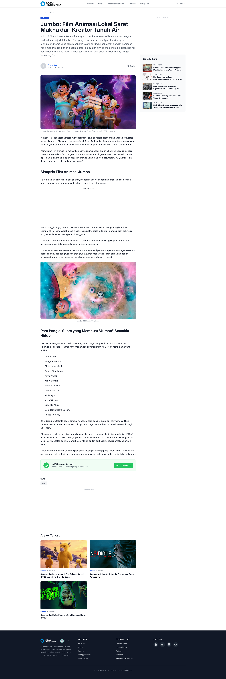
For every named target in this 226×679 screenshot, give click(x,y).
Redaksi (119, 651)
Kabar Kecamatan (115, 4)
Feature (81, 651)
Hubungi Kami (121, 647)
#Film (44, 483)
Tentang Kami (121, 643)
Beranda (90, 4)
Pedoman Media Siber (124, 658)
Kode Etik (119, 655)
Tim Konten (52, 65)
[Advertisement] (88, 206)
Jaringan (143, 4)
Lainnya (131, 4)
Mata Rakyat (83, 658)
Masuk (183, 4)
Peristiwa (81, 643)
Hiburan (52, 13)
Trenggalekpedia (84, 655)
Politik (80, 647)
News (99, 4)
